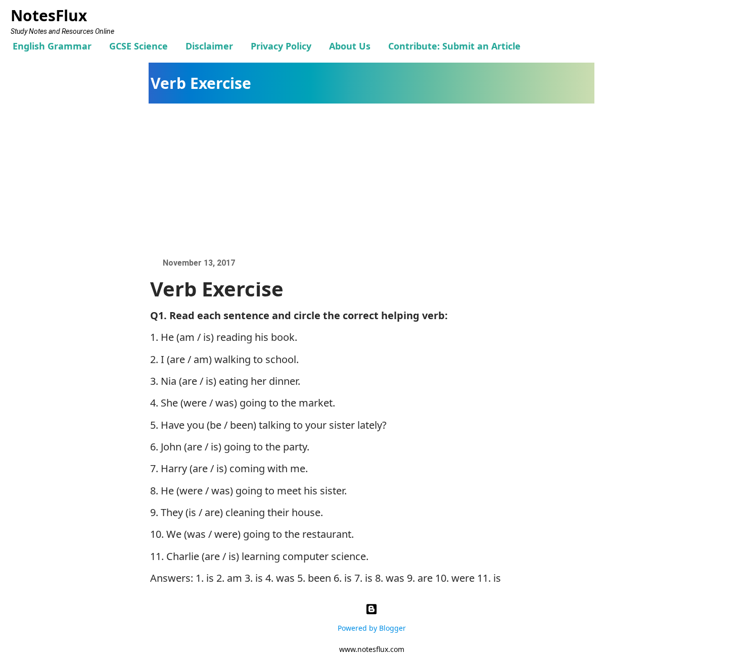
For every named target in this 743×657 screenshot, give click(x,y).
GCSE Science (138, 46)
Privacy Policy (281, 46)
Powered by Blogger (372, 628)
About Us (349, 46)
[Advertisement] (376, 179)
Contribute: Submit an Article (454, 46)
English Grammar (52, 46)
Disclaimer (209, 46)
